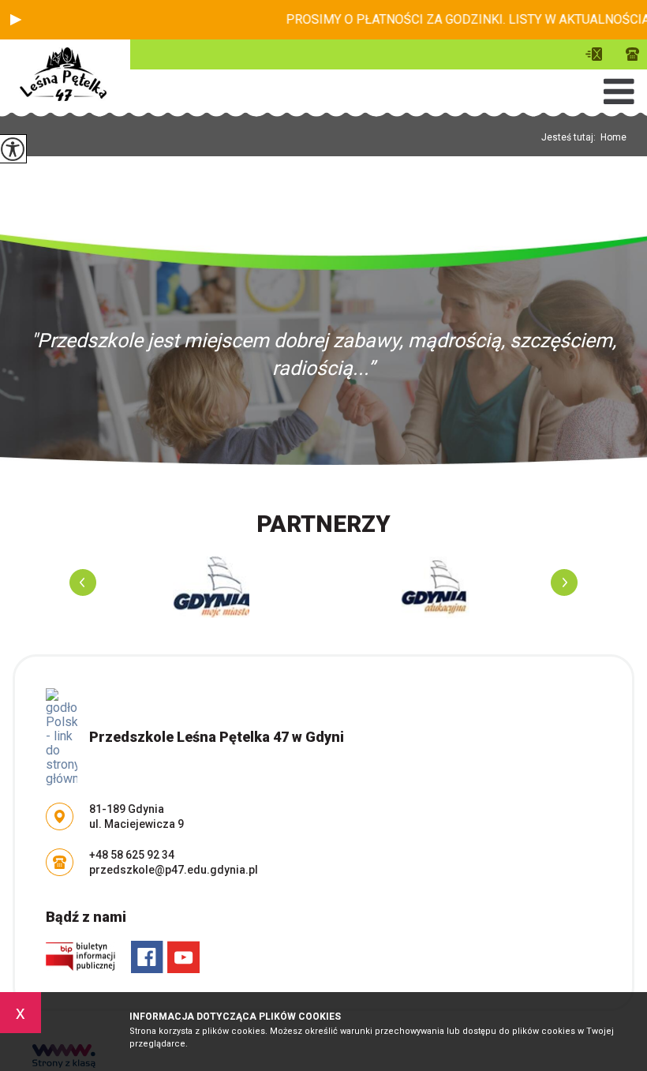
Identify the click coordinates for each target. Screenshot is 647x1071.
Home (613, 137)
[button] (16, 19)
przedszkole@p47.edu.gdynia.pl (597, 54)
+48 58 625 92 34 (628, 54)
